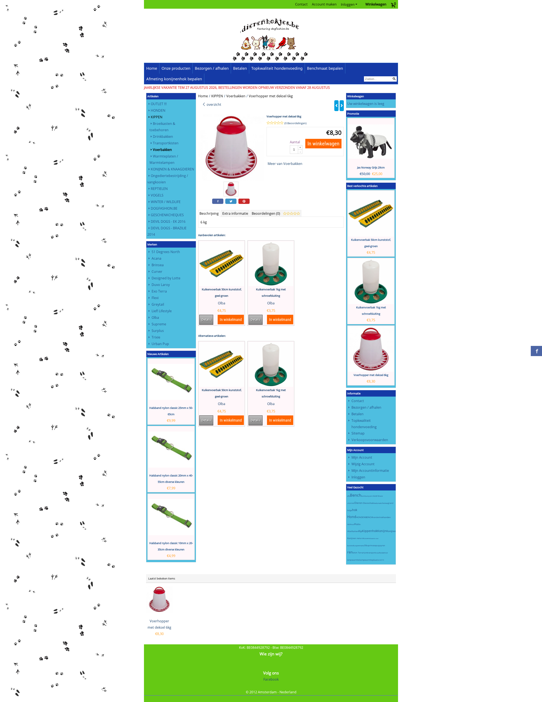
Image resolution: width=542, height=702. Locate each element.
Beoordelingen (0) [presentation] (266, 213)
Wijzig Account (363, 464)
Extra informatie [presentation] (235, 213)
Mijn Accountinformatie (370, 470)
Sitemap (358, 433)
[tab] (209, 213)
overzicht (213, 104)
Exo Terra (159, 291)
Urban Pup (160, 343)
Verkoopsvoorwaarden (369, 439)
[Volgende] (342, 105)
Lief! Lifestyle (162, 311)
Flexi (155, 297)
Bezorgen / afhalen (212, 68)
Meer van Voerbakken (285, 163)
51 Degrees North (166, 251)
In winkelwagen (323, 144)
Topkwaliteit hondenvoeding (277, 68)
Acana (156, 258)
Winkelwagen (375, 4)
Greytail (158, 304)
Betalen (240, 68)
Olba (155, 317)
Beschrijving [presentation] (209, 213)
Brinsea (158, 265)
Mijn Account (361, 457)
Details (206, 319)
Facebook (271, 679)
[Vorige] (336, 105)
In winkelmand (231, 319)
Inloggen (348, 4)
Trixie (156, 337)
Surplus (158, 330)
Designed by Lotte (166, 278)
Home (151, 68)
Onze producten (176, 68)
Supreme (159, 324)
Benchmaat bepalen (325, 68)
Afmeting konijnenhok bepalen (174, 78)
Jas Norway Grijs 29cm (371, 167)
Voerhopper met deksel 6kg (371, 375)
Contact (301, 4)
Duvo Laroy (161, 284)
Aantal (295, 142)
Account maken (324, 4)
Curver (157, 271)
